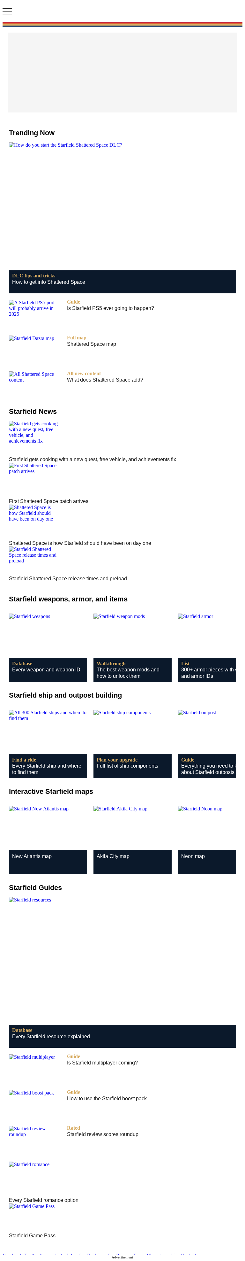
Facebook (12, 1255)
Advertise (75, 1255)
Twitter (31, 1255)
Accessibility (52, 1255)
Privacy (123, 1255)
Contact (188, 1255)
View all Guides (123, 887)
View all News (122, 410)
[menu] (7, 11)
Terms (139, 1255)
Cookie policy (100, 1255)
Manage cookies (162, 1255)
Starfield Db (122, 11)
